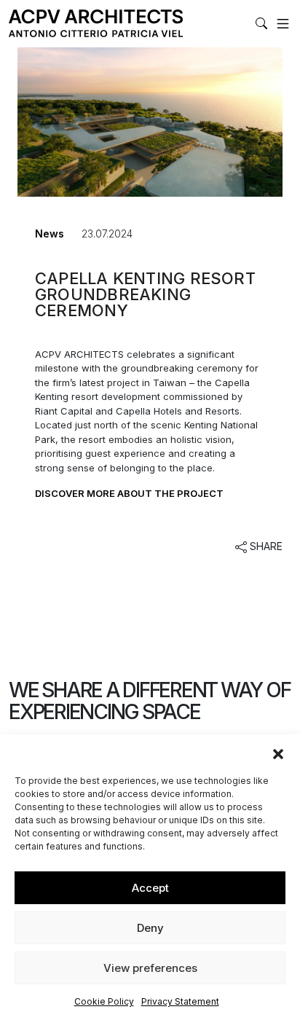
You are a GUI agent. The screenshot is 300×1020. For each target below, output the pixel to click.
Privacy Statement (180, 1001)
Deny (150, 928)
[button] (278, 752)
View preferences (150, 968)
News (49, 233)
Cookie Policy (104, 1001)
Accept (150, 888)
